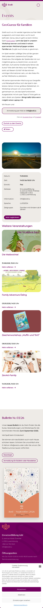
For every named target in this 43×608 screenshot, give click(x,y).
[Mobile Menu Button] (38, 5)
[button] (40, 566)
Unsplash (38, 117)
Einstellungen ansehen (21, 600)
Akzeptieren (21, 589)
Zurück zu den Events (12, 123)
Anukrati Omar (27, 117)
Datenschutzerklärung (20, 605)
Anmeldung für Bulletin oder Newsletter (20, 461)
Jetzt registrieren (12, 217)
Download (8, 455)
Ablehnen (21, 595)
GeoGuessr (10, 41)
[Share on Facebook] (12, 129)
